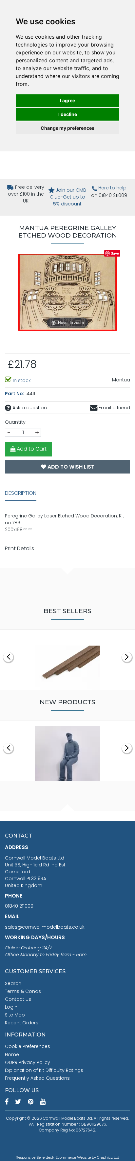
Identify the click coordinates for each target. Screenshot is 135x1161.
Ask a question (29, 407)
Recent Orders (21, 1022)
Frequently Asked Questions (37, 1078)
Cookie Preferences (27, 1046)
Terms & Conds (23, 991)
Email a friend (113, 407)
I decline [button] (67, 114)
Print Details (19, 548)
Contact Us (18, 999)
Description (20, 493)
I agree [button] (67, 100)
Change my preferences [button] (67, 128)
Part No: (15, 393)
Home (12, 1054)
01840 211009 (19, 906)
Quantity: (16, 422)
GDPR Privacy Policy (27, 1062)
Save (115, 253)
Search (13, 983)
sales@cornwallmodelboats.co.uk (45, 927)
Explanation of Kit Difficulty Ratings (44, 1070)
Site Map (15, 1015)
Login (11, 1007)
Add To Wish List (70, 467)
